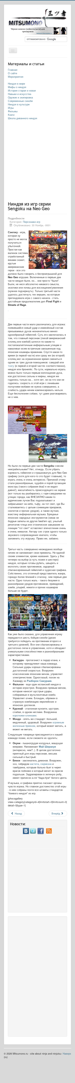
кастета (34, 764)
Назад (18, 813)
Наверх (67, 1053)
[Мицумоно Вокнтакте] (25, 830)
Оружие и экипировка (20, 97)
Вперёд (56, 813)
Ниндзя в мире (16, 83)
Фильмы (13, 111)
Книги (11, 114)
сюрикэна (46, 764)
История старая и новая (22, 90)
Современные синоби (20, 101)
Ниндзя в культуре (19, 104)
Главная (12, 70)
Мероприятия (15, 76)
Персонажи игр (31, 222)
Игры (11, 108)
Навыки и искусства (19, 94)
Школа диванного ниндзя (22, 118)
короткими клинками (24, 715)
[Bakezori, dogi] (37, 30)
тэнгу (11, 366)
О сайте (12, 73)
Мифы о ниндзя (17, 87)
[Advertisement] (37, 160)
